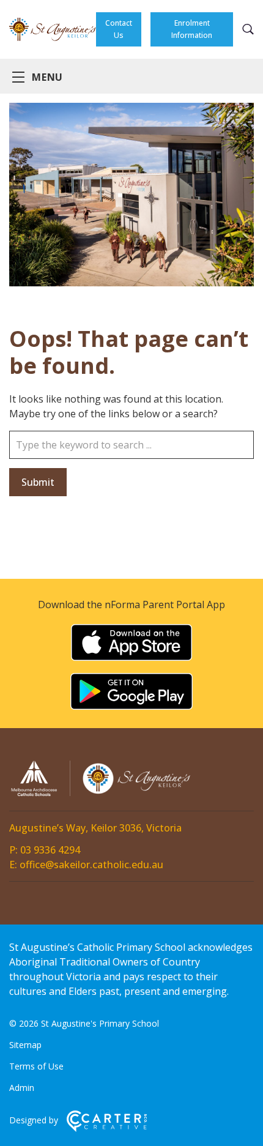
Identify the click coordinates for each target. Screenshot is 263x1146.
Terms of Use (36, 1066)
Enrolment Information (191, 29)
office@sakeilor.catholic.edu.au (91, 864)
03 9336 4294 (50, 850)
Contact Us (118, 29)
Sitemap (25, 1045)
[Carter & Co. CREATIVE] (107, 1128)
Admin (21, 1087)
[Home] (101, 794)
